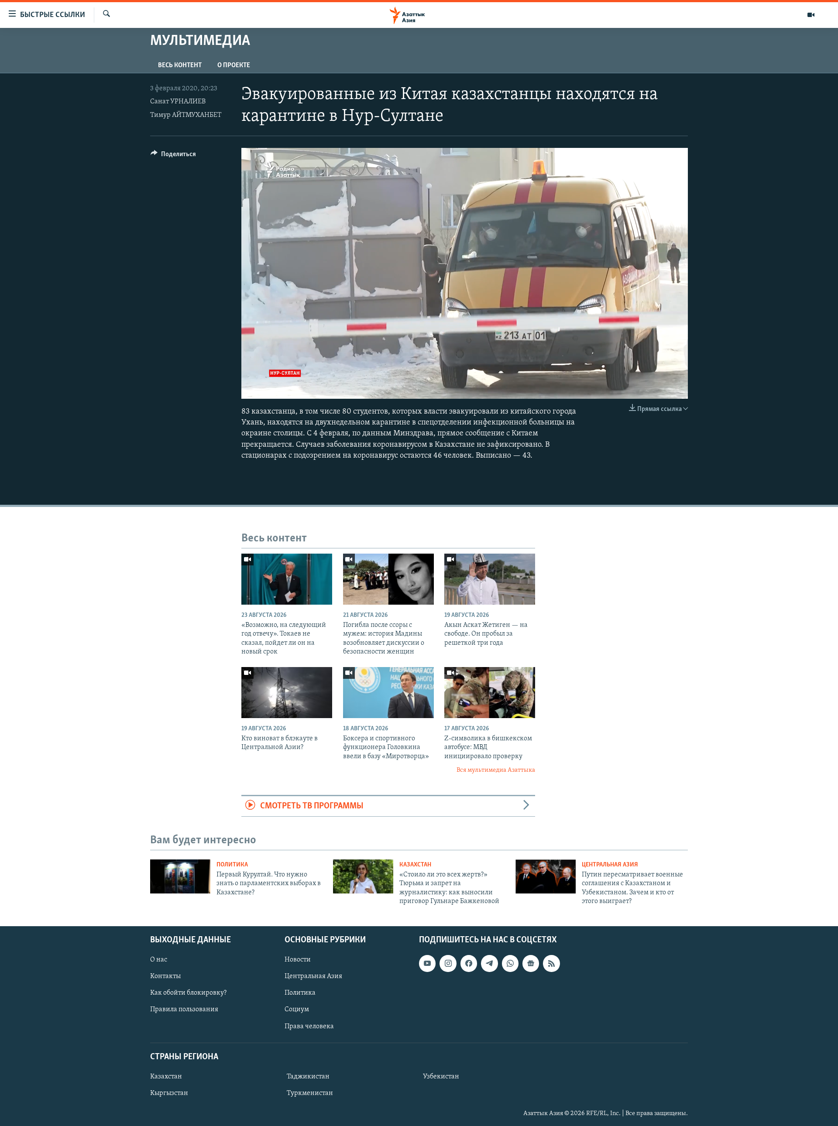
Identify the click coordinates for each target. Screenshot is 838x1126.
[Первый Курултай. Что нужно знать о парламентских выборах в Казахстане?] (180, 876)
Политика (232, 865)
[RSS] (551, 963)
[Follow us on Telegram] (489, 963)
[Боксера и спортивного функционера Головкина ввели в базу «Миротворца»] (388, 692)
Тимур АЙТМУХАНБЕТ (185, 115)
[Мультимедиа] (811, 15)
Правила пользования (184, 1009)
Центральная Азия (610, 865)
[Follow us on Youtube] (427, 963)
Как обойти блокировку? (188, 992)
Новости (298, 959)
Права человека (309, 1026)
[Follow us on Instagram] (448, 963)
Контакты (165, 976)
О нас (158, 959)
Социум (297, 1009)
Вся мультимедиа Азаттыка (496, 770)
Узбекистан (441, 1076)
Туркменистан (310, 1093)
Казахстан (415, 865)
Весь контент (180, 65)
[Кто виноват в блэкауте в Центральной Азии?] (286, 692)
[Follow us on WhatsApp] (510, 963)
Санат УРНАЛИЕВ (178, 101)
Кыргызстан (169, 1093)
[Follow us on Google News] (530, 963)
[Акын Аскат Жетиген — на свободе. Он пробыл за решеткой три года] (489, 579)
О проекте (233, 65)
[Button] (173, 156)
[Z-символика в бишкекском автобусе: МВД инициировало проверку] (489, 692)
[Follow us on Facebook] (468, 963)
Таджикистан (308, 1076)
